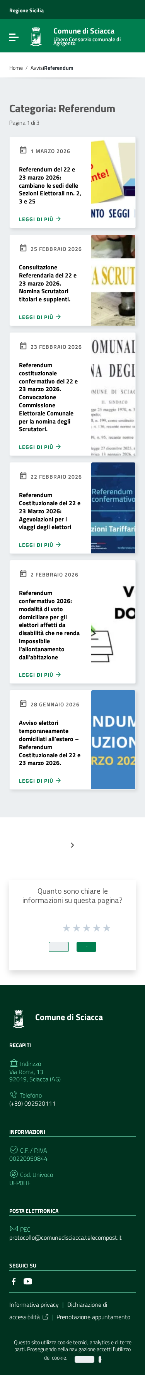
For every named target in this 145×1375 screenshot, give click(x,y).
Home (16, 68)
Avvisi (37, 68)
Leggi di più (37, 219)
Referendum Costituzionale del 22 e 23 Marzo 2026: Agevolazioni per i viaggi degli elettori (49, 510)
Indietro (59, 946)
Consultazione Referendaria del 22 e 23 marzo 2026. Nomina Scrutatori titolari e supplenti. (48, 283)
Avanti (86, 946)
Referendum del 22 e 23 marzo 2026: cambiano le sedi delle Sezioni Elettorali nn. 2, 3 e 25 (50, 185)
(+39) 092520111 (32, 1103)
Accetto (84, 1359)
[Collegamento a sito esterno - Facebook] (14, 1280)
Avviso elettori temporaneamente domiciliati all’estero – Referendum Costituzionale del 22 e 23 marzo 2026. (49, 742)
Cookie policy (100, 1359)
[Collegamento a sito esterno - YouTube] (27, 1280)
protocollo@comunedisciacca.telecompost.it (65, 1237)
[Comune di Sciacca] (36, 35)
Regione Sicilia (26, 10)
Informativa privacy (34, 1304)
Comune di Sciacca (87, 35)
